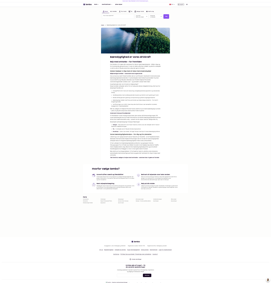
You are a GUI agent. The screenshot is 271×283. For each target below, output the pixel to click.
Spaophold (103, 202)
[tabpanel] (135, 16)
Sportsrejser (156, 201)
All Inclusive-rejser (140, 199)
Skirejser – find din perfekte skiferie (143, 201)
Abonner (147, 275)
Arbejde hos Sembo (120, 249)
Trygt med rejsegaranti (133, 249)
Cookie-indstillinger (136, 259)
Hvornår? (138, 15)
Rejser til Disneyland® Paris (106, 201)
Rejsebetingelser (109, 249)
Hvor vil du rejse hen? (108, 15)
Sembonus (116, 254)
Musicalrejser (174, 201)
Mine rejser (118, 4)
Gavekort (155, 254)
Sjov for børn (121, 202)
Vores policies (145, 249)
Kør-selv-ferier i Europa (123, 201)
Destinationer (106, 4)
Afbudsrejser (121, 199)
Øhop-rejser (173, 199)
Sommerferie (86, 199)
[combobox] (118, 17)
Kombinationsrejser (157, 199)
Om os (101, 249)
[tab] (105, 11)
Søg (166, 16)
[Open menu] (187, 4)
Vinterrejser (103, 199)
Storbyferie (85, 201)
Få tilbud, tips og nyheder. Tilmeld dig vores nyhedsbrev (135, 254)
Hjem (102, 25)
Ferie (95, 4)
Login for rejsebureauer (165, 249)
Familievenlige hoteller (88, 202)
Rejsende (152, 15)
